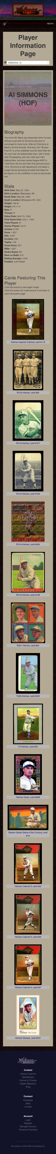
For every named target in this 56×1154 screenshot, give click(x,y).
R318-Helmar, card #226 (28, 544)
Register (28, 1123)
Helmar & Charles (28, 1080)
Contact (28, 1106)
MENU (50, 23)
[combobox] (28, 62)
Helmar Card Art (28, 1073)
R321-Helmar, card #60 (28, 645)
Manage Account (28, 1126)
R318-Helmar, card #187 (28, 443)
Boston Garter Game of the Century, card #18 (28, 834)
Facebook (28, 1100)
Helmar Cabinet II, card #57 (28, 987)
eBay (28, 1103)
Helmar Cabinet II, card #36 (28, 886)
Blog (28, 1086)
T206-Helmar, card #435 (28, 696)
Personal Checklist (28, 1129)
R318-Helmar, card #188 (28, 493)
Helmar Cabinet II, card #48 (28, 936)
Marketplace (28, 1077)
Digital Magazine (28, 1083)
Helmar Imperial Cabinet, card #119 (28, 342)
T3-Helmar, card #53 (28, 746)
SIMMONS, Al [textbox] (14, 62)
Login (28, 1119)
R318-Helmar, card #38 (28, 392)
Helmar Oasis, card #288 (28, 797)
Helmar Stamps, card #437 (28, 1037)
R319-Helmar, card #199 (28, 594)
